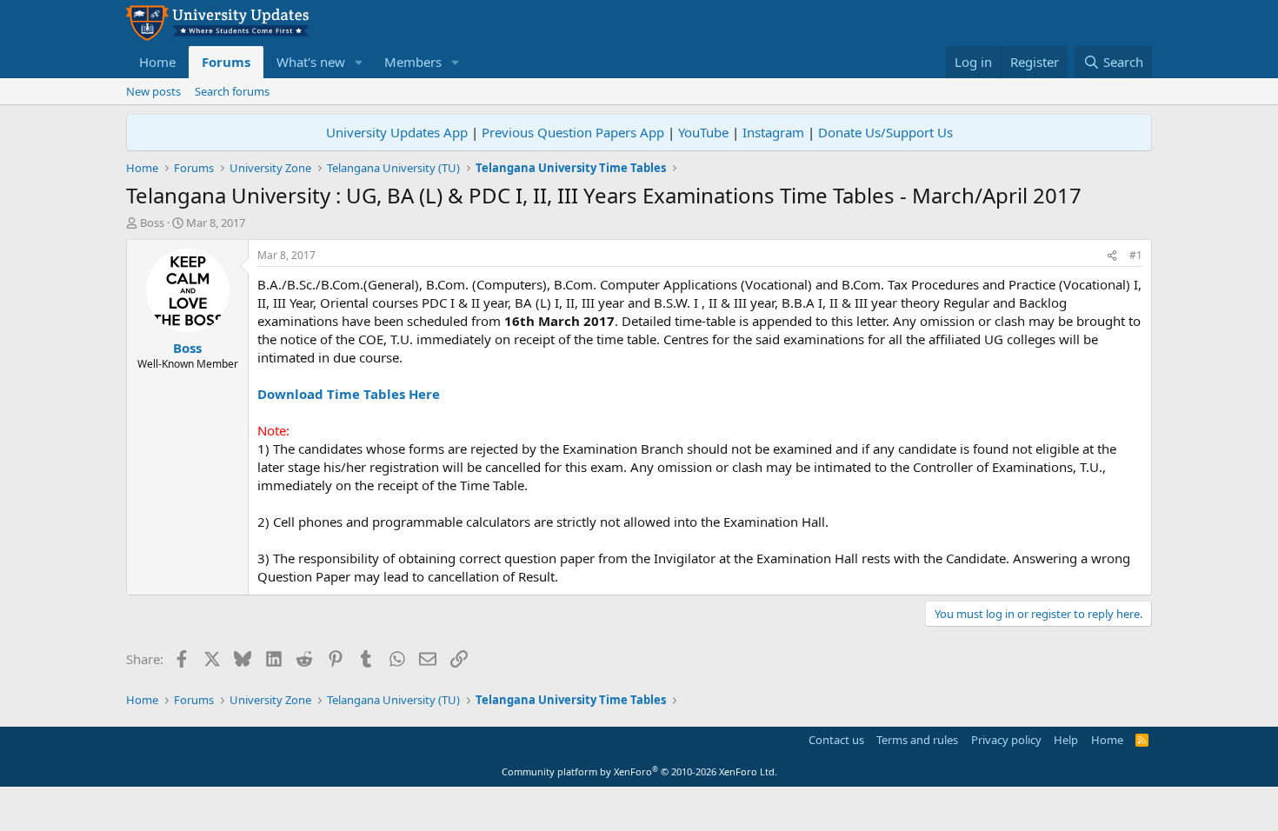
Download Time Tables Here (348, 393)
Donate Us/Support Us (885, 132)
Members (413, 61)
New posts (153, 91)
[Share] (1112, 256)
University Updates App (397, 132)
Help (1066, 740)
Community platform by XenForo (639, 771)
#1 (1135, 255)
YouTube (703, 132)
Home (157, 61)
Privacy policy (1006, 740)
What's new (310, 61)
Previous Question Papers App (573, 132)
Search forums (232, 91)
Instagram (773, 132)
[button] (359, 62)
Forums (226, 61)
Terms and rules (917, 740)
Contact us (836, 740)
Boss (152, 222)
